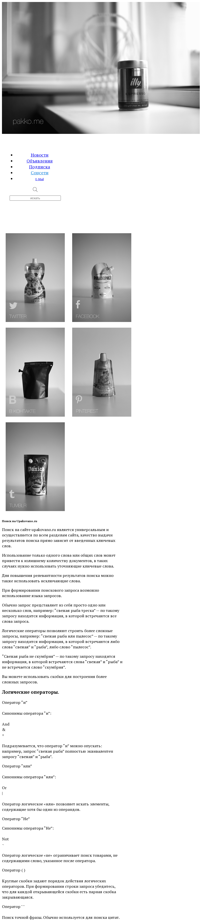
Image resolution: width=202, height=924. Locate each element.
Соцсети (40, 173)
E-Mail (39, 179)
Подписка (39, 167)
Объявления (40, 161)
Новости (40, 155)
